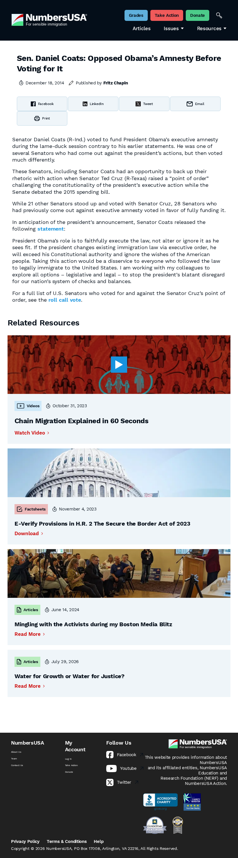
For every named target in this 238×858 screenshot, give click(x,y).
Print (46, 118)
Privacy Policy (25, 841)
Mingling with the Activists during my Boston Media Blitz (93, 624)
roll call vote (64, 300)
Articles (142, 28)
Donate (69, 771)
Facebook (46, 104)
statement (50, 229)
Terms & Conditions (67, 841)
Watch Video (30, 433)
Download (27, 533)
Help (98, 841)
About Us (16, 751)
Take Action (71, 765)
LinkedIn (97, 104)
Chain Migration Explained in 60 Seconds (81, 421)
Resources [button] (209, 28)
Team (14, 758)
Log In (68, 758)
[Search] (219, 15)
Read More (28, 634)
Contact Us (17, 765)
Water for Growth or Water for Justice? (69, 676)
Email (199, 104)
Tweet (148, 104)
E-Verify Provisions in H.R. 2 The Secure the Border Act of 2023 (102, 523)
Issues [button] (171, 28)
